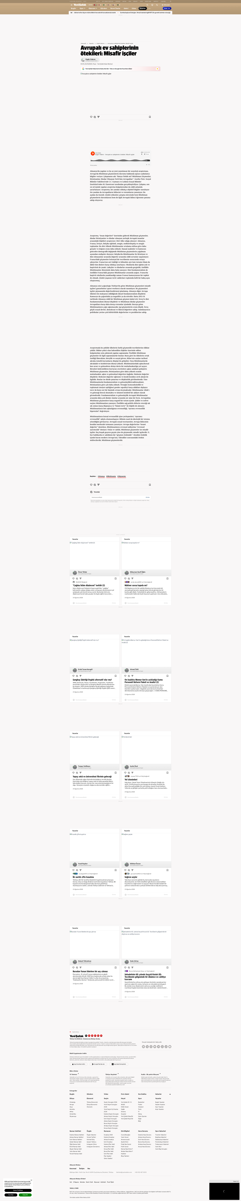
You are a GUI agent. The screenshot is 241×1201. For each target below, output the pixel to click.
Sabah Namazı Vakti (75, 1142)
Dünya (72, 1098)
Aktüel (123, 1104)
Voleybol (140, 1107)
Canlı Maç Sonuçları (161, 1149)
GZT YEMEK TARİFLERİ (107, 1)
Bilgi (139, 1121)
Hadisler (123, 1154)
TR (86, 1035)
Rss (89, 1168)
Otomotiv (89, 1107)
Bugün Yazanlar (159, 1102)
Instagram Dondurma (93, 1146)
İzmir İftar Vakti (108, 1154)
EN (89, 1035)
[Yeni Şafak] (80, 5)
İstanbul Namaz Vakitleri (77, 1135)
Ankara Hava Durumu (144, 1137)
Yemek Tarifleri (91, 1137)
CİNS (130, 1)
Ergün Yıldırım (100, 43)
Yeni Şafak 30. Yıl (126, 1102)
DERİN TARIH (148, 1)
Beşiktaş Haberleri (160, 1137)
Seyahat (123, 1114)
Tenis (139, 1109)
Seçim (106, 1098)
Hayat (123, 1098)
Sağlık (123, 1109)
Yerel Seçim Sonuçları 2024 (110, 1106)
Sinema (123, 1111)
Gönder (148, 497)
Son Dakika (142, 1094)
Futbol (140, 1104)
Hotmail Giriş (91, 1139)
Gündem (90, 1094)
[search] (147, 5)
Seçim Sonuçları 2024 (110, 1102)
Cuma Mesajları (125, 1135)
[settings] (157, 5)
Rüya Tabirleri (125, 1156)
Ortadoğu (72, 1102)
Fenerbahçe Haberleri (162, 1142)
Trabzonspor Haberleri (162, 1144)
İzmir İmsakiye (108, 1142)
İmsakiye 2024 (108, 1135)
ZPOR (141, 1)
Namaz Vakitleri (75, 1131)
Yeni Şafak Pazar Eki (127, 1119)
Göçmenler (122, 476)
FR (95, 1035)
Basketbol (141, 1102)
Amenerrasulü (125, 1139)
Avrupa (72, 1104)
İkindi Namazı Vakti (75, 1146)
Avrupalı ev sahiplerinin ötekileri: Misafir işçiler (120, 43)
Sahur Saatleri (108, 1158)
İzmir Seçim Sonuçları (110, 1119)
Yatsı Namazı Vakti (75, 1151)
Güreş (140, 1114)
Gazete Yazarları (160, 1104)
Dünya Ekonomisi (92, 1104)
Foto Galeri (125, 1094)
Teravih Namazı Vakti (76, 1154)
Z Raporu (76, 1182)
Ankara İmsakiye (109, 1139)
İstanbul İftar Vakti (109, 1144)
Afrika (71, 1111)
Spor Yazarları (159, 1107)
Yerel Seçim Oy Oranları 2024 (111, 1110)
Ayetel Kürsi (124, 1142)
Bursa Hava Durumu (144, 1142)
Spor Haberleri (160, 1131)
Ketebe (82, 1182)
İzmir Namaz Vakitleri (76, 1139)
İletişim (81, 1168)
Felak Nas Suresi (126, 1144)
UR (101, 1035)
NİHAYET (135, 1)
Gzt (71, 1182)
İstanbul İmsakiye (109, 1137)
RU (98, 1035)
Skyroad (96, 1182)
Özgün (89, 1131)
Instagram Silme (92, 1144)
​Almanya (102, 476)
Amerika (72, 1109)
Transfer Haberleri (160, 1135)
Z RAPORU (163, 1)
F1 (139, 1111)
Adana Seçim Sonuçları (111, 1121)
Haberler (158, 1094)
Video (106, 1094)
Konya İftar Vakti (109, 1149)
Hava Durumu (143, 1131)
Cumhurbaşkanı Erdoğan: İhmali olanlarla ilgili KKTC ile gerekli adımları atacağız (82, 12)
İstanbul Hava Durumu (144, 1135)
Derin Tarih (89, 1182)
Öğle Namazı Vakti (75, 1144)
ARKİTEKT (156, 1)
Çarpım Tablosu (91, 1142)
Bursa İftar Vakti (108, 1151)
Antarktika (73, 1114)
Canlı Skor (158, 1146)
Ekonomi (90, 1098)
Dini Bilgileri (125, 1131)
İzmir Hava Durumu (143, 1139)
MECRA (124, 1)
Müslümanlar (111, 476)
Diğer (139, 1119)
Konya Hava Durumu (144, 1146)
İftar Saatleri (107, 1156)
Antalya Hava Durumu (144, 1144)
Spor (140, 1098)
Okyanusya (73, 1116)
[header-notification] (152, 5)
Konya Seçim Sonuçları (111, 1128)
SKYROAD (118, 1)
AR (92, 1035)
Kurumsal (73, 1168)
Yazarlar (91, 43)
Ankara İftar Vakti (109, 1146)
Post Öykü (110, 1182)
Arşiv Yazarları (159, 1109)
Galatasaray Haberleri (161, 1139)
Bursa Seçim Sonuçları (110, 1123)
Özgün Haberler (91, 1135)
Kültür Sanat (124, 1107)
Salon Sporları (142, 1116)
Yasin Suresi (124, 1137)
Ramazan (107, 1131)
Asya (71, 1107)
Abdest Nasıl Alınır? (127, 1151)
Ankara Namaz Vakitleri (76, 1137)
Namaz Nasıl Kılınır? (127, 1149)
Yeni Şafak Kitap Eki (127, 1116)
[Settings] (149, 8)
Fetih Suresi (124, 1146)
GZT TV (98, 1)
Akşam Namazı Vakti (76, 1149)
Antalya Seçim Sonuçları (111, 1126)
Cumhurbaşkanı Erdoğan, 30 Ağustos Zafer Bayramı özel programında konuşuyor (138, 12)
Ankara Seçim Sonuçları (111, 1116)
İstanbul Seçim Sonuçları (111, 1114)
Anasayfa (83, 43)
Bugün (72, 1094)
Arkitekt (103, 1182)
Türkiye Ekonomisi (92, 1102)
